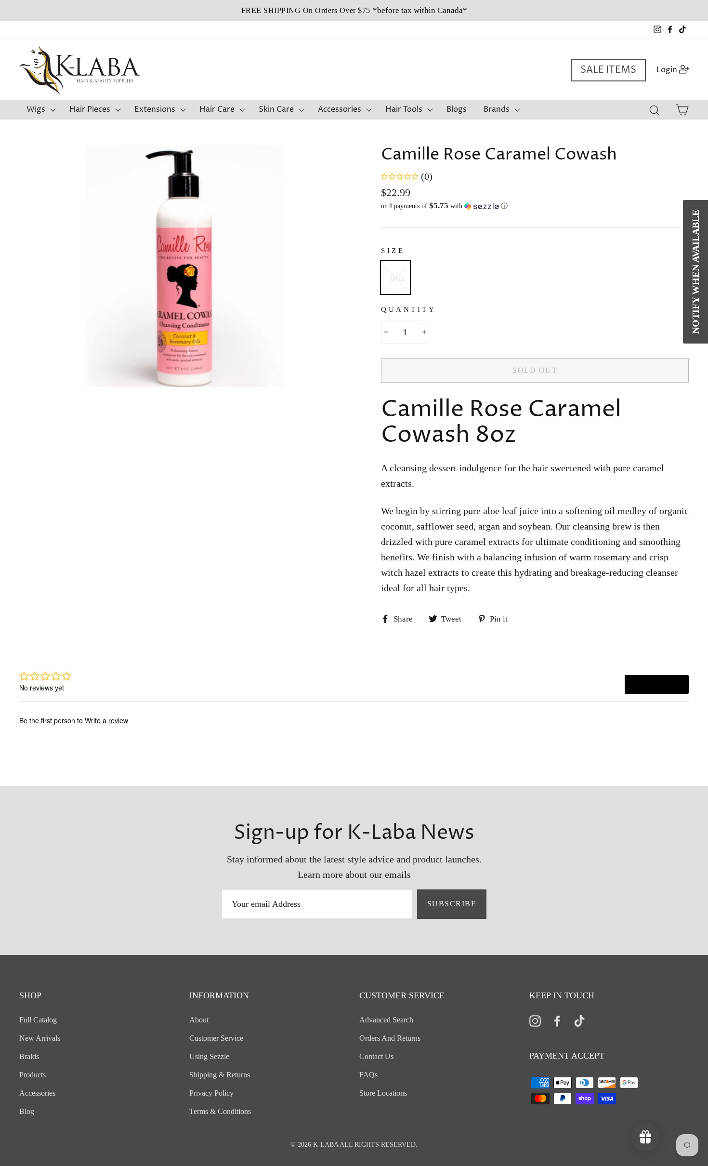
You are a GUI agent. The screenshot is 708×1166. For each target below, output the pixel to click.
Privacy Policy (211, 1093)
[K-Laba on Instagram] (535, 1020)
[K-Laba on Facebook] (557, 1020)
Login (675, 69)
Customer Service (216, 1038)
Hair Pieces (89, 109)
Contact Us (376, 1056)
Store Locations (383, 1093)
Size (393, 250)
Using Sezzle (209, 1056)
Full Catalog (38, 1020)
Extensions (154, 109)
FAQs (368, 1075)
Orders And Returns (389, 1038)
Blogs (456, 109)
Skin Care (276, 109)
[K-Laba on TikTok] (579, 1020)
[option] (354, 10)
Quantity (408, 309)
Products (32, 1075)
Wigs (35, 109)
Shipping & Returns (219, 1075)
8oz (398, 277)
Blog (26, 1111)
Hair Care (217, 109)
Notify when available (695, 272)
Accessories (339, 109)
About (199, 1020)
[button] (535, 206)
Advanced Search (386, 1020)
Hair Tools (403, 109)
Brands (497, 109)
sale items (608, 70)
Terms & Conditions (220, 1111)
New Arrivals (39, 1038)
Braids (29, 1056)
